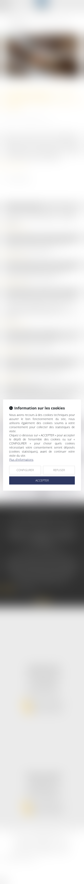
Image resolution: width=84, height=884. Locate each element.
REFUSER (59, 470)
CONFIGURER (25, 470)
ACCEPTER (42, 480)
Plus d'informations (21, 460)
